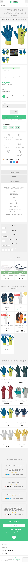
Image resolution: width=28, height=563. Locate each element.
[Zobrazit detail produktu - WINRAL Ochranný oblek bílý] (20, 298)
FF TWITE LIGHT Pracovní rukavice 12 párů (21, 444)
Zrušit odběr (18, 532)
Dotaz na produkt (14, 181)
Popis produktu (14, 168)
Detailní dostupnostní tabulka (12, 159)
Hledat (26, 5)
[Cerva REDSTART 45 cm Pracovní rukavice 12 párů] (7, 392)
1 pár (5, 127)
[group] (7, 298)
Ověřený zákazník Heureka (17, 474)
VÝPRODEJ (17, 294)
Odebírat (10, 532)
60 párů (17, 127)
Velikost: (5, 103)
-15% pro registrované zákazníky (7, 273)
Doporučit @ (16, 112)
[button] (7, 303)
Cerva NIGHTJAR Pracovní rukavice (6, 422)
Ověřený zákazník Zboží (18, 486)
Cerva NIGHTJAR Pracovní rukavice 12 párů (6, 380)
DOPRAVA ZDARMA (5, 334)
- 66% (25, 293)
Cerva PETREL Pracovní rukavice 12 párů (21, 380)
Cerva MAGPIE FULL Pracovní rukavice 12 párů (21, 401)
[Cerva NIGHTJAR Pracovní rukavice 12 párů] (7, 371)
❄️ (12, 339)
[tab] (14, 168)
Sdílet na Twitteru (14, 162)
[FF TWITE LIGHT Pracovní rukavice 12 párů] (21, 435)
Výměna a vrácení (8, 137)
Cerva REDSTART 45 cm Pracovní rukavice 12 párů (6, 401)
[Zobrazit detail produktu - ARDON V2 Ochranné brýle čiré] (20, 267)
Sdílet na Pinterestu (17, 162)
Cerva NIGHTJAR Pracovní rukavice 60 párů (7, 348)
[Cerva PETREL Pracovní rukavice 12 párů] (21, 371)
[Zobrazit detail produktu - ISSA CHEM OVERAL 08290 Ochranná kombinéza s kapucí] (7, 318)
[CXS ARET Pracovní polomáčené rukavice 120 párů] (21, 413)
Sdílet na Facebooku (11, 162)
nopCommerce (16, 557)
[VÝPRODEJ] (17, 293)
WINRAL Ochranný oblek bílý (21, 306)
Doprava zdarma (8, 145)
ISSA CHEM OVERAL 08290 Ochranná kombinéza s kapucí (7, 327)
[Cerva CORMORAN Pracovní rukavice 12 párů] (7, 435)
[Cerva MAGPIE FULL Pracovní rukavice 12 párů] (21, 392)
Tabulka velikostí (14, 172)
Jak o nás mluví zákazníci (14, 459)
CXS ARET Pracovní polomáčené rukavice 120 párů (21, 422)
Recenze (14, 176)
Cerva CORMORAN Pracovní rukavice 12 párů (7, 444)
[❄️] (12, 335)
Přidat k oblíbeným (12, 112)
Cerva (7, 89)
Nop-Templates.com (16, 559)
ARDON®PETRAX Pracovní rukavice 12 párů (21, 326)
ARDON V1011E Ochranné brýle (7, 276)
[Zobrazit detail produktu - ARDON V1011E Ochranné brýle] (7, 267)
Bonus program (20, 145)
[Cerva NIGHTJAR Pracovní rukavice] (7, 413)
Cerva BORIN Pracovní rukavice (7, 306)
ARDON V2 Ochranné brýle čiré (20, 276)
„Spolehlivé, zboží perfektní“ (14, 494)
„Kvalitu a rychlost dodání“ (14, 482)
